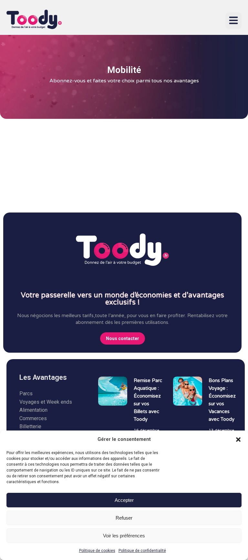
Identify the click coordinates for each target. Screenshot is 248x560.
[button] (238, 439)
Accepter (124, 500)
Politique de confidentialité (142, 550)
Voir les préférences (124, 535)
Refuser (124, 518)
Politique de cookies (97, 550)
